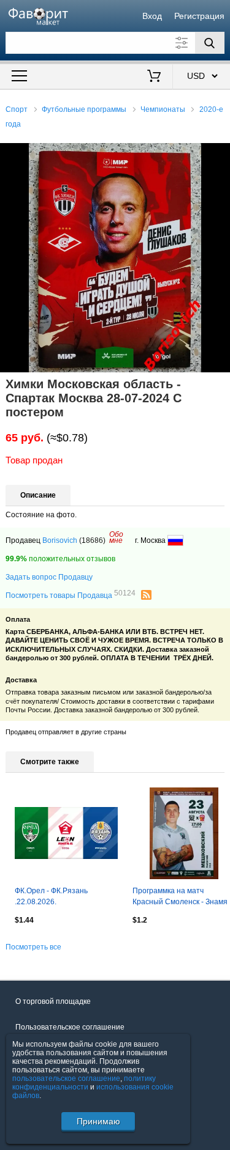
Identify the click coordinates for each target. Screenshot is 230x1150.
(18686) (92, 540)
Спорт (17, 109)
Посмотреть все (33, 947)
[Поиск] (209, 43)
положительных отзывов (60, 559)
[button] (219, 154)
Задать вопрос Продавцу (49, 577)
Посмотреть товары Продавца (71, 595)
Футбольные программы (84, 109)
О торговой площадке (53, 1001)
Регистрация (199, 16)
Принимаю (98, 1121)
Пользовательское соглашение (70, 1027)
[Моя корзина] (153, 77)
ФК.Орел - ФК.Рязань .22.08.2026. (51, 896)
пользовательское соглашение (66, 1078)
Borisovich (59, 540)
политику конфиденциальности (84, 1082)
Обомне (116, 537)
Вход (152, 16)
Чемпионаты (162, 109)
